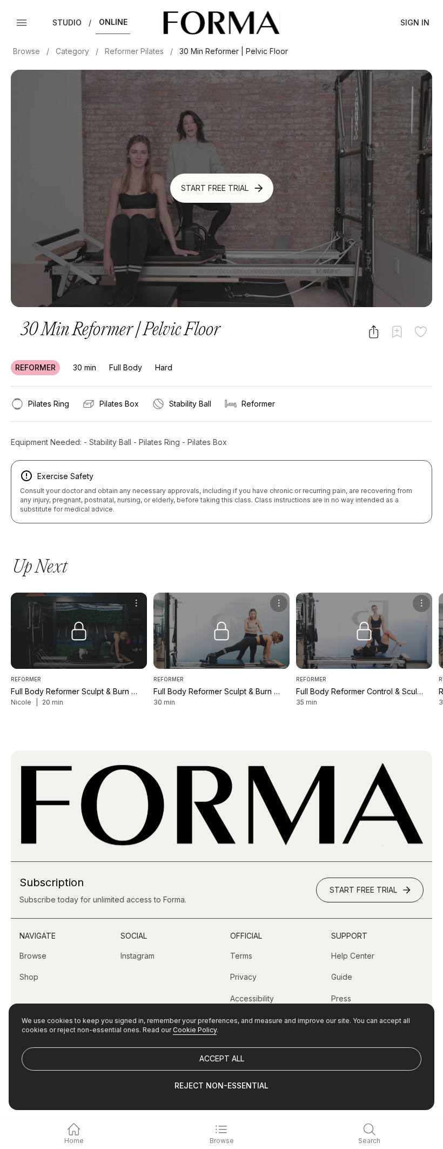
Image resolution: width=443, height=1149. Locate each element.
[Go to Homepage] (221, 843)
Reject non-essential (221, 1085)
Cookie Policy (195, 1030)
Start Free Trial (215, 187)
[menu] (136, 603)
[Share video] (373, 331)
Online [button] (113, 21)
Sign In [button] (414, 22)
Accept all (221, 1058)
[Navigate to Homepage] (221, 23)
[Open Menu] (21, 22)
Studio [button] (67, 22)
